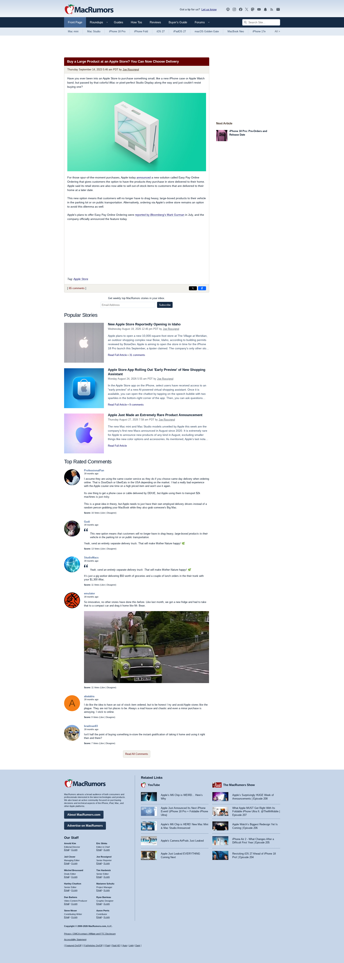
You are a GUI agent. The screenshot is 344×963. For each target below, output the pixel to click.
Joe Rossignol (131, 69)
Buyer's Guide (178, 22)
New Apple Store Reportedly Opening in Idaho (144, 324)
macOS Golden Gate (207, 31)
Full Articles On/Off (93, 945)
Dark (137, 945)
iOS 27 (161, 31)
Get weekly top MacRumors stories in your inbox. (136, 298)
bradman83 (91, 726)
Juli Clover (69, 857)
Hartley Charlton (72, 883)
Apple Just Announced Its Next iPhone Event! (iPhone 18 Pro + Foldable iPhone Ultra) (184, 811)
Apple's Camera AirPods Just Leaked (182, 840)
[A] (72, 710)
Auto (125, 945)
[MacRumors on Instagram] (234, 9)
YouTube (154, 785)
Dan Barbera (70, 897)
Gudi (87, 521)
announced (144, 177)
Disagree (111, 513)
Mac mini (73, 31)
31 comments (137, 354)
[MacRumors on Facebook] (241, 9)
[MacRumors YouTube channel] (259, 9)
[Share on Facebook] (202, 288)
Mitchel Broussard (73, 870)
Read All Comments (136, 753)
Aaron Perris (102, 910)
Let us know (209, 9)
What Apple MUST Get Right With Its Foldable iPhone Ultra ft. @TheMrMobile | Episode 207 (256, 811)
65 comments (77, 288)
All (277, 31)
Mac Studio (93, 31)
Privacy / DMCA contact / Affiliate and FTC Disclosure (90, 933)
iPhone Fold (141, 31)
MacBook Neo (236, 31)
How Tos (136, 22)
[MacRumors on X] (246, 9)
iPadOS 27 (179, 31)
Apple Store (80, 279)
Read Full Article (117, 354)
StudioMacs (91, 557)
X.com (74, 850)
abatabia (89, 696)
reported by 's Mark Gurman (159, 214)
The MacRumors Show (239, 785)
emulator (89, 593)
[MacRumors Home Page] (89, 9)
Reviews (155, 22)
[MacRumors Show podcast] (228, 9)
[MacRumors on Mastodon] (253, 9)
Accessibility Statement (75, 939)
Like (103, 513)
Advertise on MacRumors (85, 825)
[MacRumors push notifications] (265, 9)
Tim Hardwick (103, 870)
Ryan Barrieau (103, 897)
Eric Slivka (101, 843)
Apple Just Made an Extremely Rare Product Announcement (155, 415)
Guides (118, 22)
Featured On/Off (73, 945)
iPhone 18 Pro (117, 31)
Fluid (107, 945)
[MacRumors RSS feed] (272, 9)
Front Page (75, 22)
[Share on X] (193, 288)
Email (66, 850)
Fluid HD (116, 945)
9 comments (136, 404)
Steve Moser (70, 910)
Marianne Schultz (105, 883)
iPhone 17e (259, 31)
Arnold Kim (70, 843)
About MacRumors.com (83, 814)
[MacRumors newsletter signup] (278, 9)
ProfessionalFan (94, 470)
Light (131, 945)
